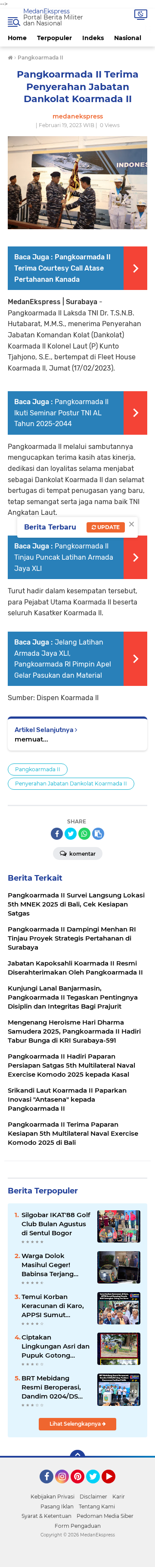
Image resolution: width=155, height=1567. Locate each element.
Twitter (97, 1487)
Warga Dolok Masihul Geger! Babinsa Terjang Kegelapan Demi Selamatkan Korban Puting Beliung (54, 1265)
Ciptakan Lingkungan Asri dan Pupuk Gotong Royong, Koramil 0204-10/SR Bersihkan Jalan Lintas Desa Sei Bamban (56, 1346)
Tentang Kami (97, 1506)
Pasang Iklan (57, 1506)
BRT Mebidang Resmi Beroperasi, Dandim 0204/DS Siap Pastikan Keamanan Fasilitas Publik (54, 1387)
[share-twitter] (71, 834)
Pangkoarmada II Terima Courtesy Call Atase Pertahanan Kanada (62, 268)
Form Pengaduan (78, 1526)
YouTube (114, 1487)
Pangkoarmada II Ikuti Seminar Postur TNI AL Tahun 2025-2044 (61, 413)
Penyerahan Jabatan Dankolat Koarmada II (71, 783)
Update (108, 527)
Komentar (82, 853)
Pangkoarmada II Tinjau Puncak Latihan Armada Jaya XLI (63, 557)
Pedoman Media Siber (105, 1516)
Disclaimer (93, 1496)
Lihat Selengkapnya (76, 1424)
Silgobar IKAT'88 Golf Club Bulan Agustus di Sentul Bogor (56, 1224)
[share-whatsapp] (84, 834)
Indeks (93, 38)
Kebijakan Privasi (52, 1496)
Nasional (127, 38)
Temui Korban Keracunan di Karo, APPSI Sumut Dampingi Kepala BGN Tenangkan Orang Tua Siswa (53, 1306)
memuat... (31, 739)
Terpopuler (54, 38)
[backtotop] (77, 1457)
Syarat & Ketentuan (46, 1516)
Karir (118, 1496)
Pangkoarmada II (37, 769)
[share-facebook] (57, 834)
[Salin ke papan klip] (98, 834)
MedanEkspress (46, 11)
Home (17, 38)
